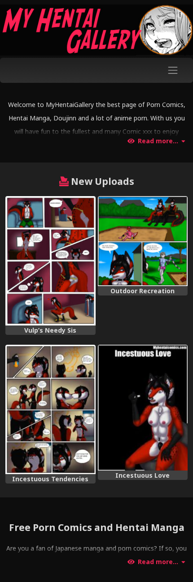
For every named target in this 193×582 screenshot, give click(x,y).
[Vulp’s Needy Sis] (50, 260)
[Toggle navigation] (173, 70)
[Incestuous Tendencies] (50, 409)
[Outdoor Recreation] (143, 241)
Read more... (158, 141)
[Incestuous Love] (143, 408)
